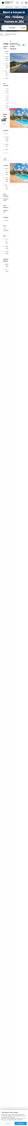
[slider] (5, 123)
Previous (13, 63)
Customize (7, 1123)
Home (1, 34)
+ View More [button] (5, 159)
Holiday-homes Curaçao (10, 34)
